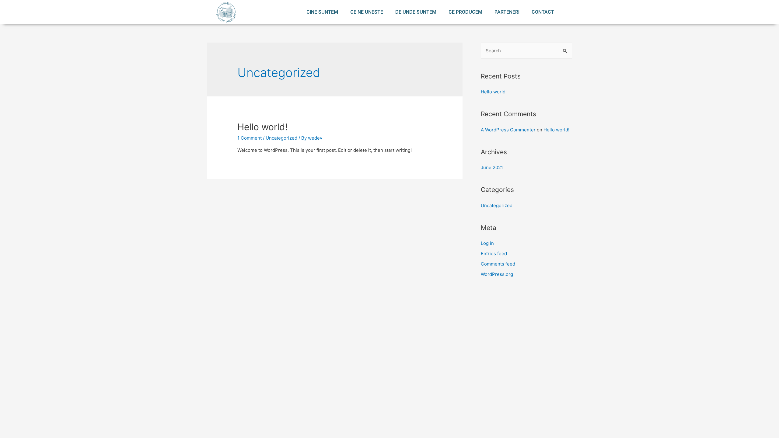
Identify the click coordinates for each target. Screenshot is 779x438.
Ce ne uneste (366, 12)
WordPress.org (497, 274)
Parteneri (506, 12)
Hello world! (262, 126)
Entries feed (494, 253)
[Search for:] (526, 51)
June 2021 (492, 167)
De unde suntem (415, 12)
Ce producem (465, 12)
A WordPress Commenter (508, 130)
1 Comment (249, 138)
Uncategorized (281, 138)
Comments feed (498, 264)
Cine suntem (322, 12)
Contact (543, 12)
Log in (487, 243)
